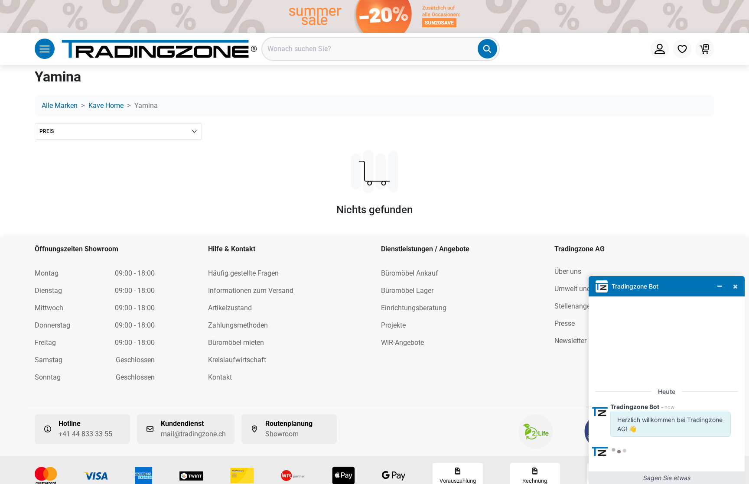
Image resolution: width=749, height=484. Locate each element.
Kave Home (106, 105)
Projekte (393, 325)
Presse (564, 323)
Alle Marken (60, 105)
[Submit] (487, 48)
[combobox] (380, 49)
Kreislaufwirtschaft (237, 360)
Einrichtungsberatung (413, 308)
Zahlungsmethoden (238, 325)
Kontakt (220, 377)
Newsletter (570, 341)
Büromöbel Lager (407, 290)
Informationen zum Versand (250, 290)
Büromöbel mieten (236, 342)
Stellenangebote (579, 306)
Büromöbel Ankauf (409, 273)
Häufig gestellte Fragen (243, 273)
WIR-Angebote (402, 342)
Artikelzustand (230, 308)
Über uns (567, 271)
